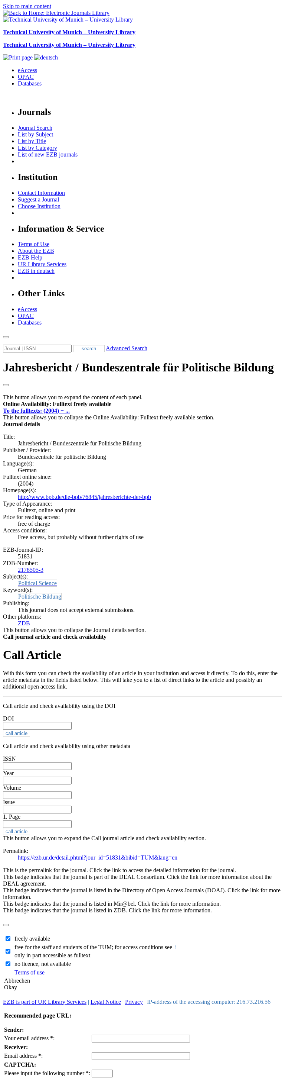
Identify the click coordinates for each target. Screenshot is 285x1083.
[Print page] (18, 57)
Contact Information (41, 193)
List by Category (37, 148)
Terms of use (29, 972)
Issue (9, 802)
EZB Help (30, 257)
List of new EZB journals (48, 154)
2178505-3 (30, 570)
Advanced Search (126, 348)
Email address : (23, 1056)
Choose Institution (39, 206)
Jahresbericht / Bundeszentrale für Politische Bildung (138, 367)
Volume (12, 787)
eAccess (27, 70)
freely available (32, 938)
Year (8, 773)
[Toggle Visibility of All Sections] (6, 385)
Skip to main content (27, 6)
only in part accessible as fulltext (52, 955)
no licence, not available (42, 964)
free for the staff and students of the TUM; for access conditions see (96, 947)
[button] (57, 404)
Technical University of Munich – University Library (69, 32)
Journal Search (35, 128)
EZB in (36, 271)
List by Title (32, 141)
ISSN (9, 758)
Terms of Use (33, 244)
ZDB (24, 623)
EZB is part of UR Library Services (44, 1002)
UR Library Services (42, 264)
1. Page (11, 816)
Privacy (134, 1002)
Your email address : (29, 1038)
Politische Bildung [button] (39, 596)
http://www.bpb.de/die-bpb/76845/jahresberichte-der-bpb (84, 497)
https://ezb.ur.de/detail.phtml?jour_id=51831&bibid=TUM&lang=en (97, 857)
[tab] (142, 404)
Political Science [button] (37, 583)
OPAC (26, 77)
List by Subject (35, 134)
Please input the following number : (47, 1073)
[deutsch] (46, 57)
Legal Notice (106, 1002)
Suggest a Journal (38, 199)
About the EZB (36, 251)
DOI (8, 718)
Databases (30, 83)
